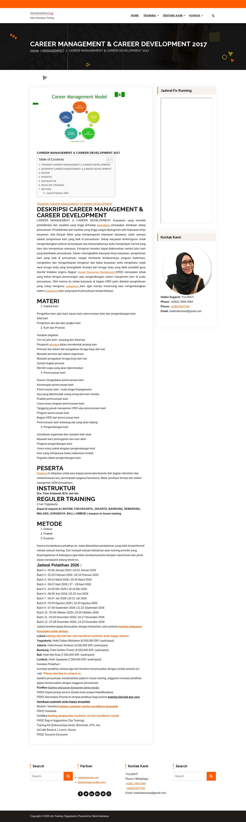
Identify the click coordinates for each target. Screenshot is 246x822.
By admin (74, 143)
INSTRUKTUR (48, 181)
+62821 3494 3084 (136, 783)
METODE (46, 189)
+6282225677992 (180, 306)
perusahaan (104, 225)
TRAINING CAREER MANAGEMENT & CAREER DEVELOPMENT (76, 164)
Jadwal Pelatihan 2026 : (58, 193)
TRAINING (149, 15)
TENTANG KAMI (173, 15)
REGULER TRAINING (52, 185)
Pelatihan (42, 473)
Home (34, 50)
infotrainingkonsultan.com (92, 782)
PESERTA (46, 177)
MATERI (45, 173)
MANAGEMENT (53, 50)
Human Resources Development (97, 272)
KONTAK (194, 15)
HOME (135, 15)
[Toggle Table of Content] (108, 160)
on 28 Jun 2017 (54, 143)
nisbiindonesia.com (88, 777)
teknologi (54, 344)
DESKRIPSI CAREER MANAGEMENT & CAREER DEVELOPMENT (76, 169)
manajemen (73, 286)
